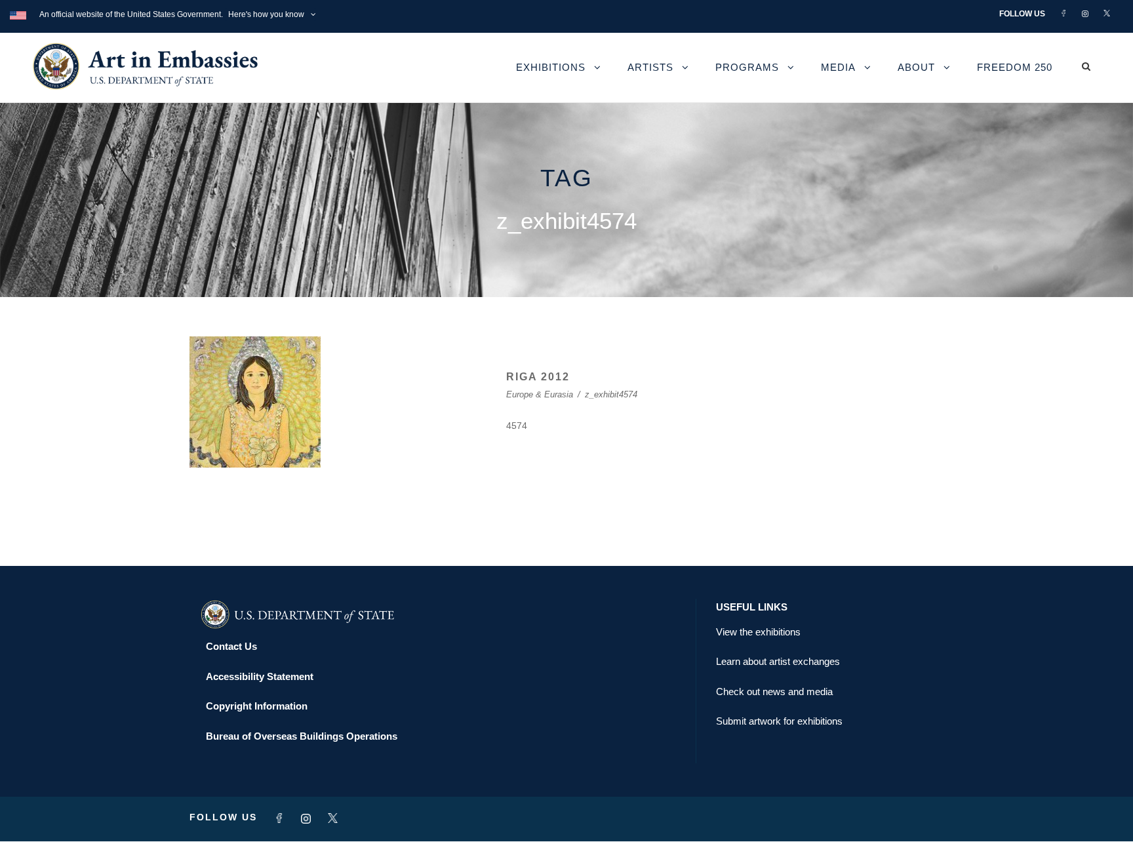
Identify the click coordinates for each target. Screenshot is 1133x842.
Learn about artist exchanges (778, 661)
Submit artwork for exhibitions (779, 721)
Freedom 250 (1014, 67)
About (916, 67)
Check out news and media (774, 691)
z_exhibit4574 (611, 394)
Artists (650, 67)
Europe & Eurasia (539, 394)
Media (838, 67)
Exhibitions (551, 67)
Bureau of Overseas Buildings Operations (301, 736)
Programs (747, 67)
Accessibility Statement (259, 676)
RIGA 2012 (538, 376)
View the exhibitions (758, 631)
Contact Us (231, 646)
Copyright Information (257, 706)
